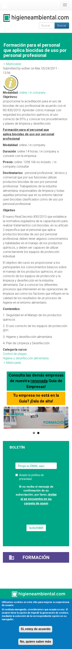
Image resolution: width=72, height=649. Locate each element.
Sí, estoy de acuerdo (35, 629)
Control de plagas (15, 354)
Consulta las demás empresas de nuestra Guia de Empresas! (36, 381)
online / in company (32, 92)
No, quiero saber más (35, 641)
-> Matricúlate (12, 64)
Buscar (61, 25)
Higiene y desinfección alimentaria (26, 358)
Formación (36, 557)
